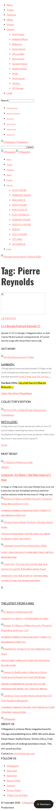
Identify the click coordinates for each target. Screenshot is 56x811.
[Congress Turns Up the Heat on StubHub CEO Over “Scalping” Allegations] (28, 700)
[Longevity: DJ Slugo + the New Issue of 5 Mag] (16, 462)
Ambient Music (20, 39)
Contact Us (10, 135)
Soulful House (19, 68)
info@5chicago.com (24, 753)
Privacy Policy (14, 790)
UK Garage (18, 88)
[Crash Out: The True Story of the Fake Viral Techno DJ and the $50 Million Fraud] (28, 568)
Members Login (12, 108)
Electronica (18, 58)
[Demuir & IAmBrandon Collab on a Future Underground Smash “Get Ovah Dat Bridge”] (28, 677)
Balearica (17, 44)
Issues (5, 467)
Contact (11, 785)
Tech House (18, 78)
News (10, 4)
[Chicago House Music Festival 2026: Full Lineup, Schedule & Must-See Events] (28, 527)
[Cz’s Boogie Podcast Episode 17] (23, 313)
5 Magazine (13, 765)
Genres (10, 29)
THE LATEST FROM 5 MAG (17, 603)
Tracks (10, 9)
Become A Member (13, 113)
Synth (15, 73)
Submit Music (11, 129)
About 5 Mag (11, 124)
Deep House (18, 48)
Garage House (19, 63)
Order (4, 445)
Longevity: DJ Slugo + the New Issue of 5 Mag (24, 618)
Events (10, 24)
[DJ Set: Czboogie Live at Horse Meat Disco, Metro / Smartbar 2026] (23, 545)
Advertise (10, 119)
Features (11, 14)
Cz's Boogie (8, 318)
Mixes (10, 19)
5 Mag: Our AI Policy (17, 795)
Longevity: (8, 364)
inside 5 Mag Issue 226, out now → (35, 376)
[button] (43, 804)
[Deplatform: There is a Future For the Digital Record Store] (28, 653)
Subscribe (12, 770)
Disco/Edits (18, 53)
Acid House (18, 34)
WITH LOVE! (9, 422)
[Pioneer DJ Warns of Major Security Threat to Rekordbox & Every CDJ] (28, 503)
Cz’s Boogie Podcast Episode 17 (20, 326)
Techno (16, 83)
